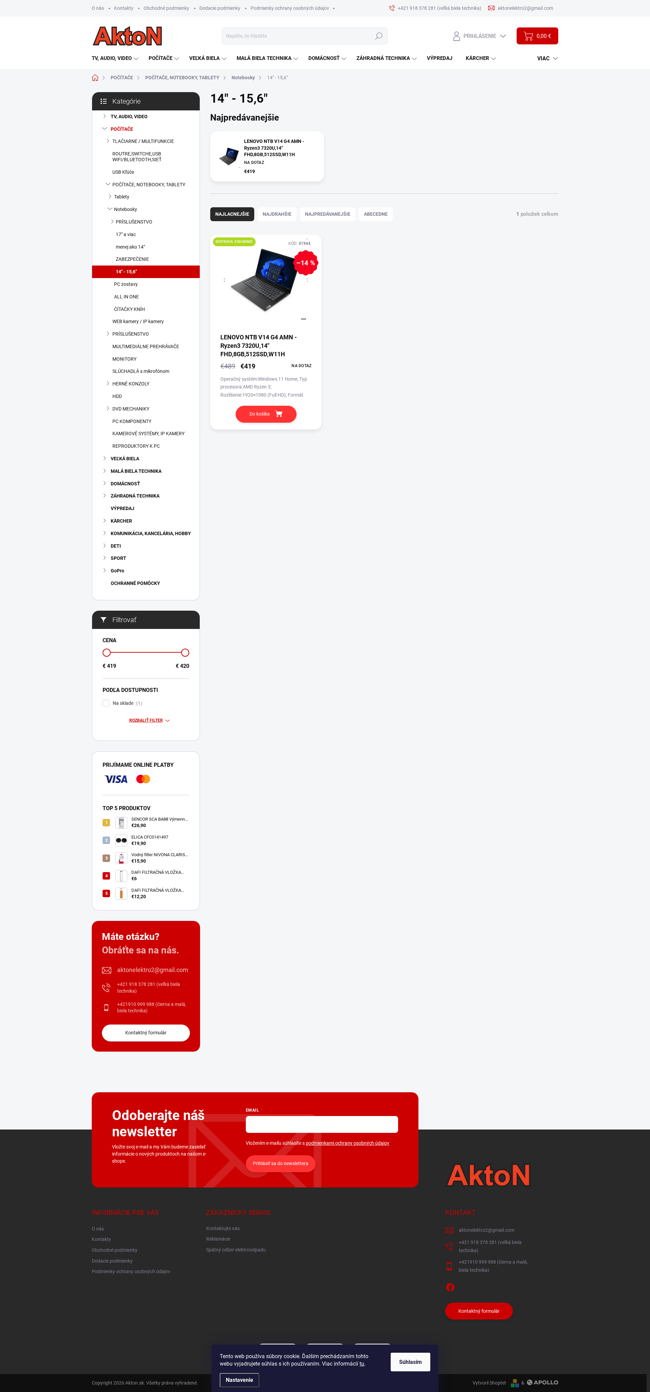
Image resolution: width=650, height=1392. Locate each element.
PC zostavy (126, 284)
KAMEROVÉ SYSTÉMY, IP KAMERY (148, 433)
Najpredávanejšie (327, 214)
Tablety (121, 196)
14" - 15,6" (126, 271)
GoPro (117, 570)
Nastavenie (239, 1380)
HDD (117, 396)
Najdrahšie (277, 214)
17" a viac (126, 234)
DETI (116, 546)
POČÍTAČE (122, 129)
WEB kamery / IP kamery (138, 321)
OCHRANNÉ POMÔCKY (135, 583)
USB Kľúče (123, 172)
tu (362, 1364)
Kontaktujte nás (223, 1228)
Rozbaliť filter (146, 720)
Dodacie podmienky (219, 8)
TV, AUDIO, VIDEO (129, 116)
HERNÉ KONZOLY (130, 383)
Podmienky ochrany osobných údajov (290, 8)
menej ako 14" (130, 247)
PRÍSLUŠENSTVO (134, 222)
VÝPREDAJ (122, 508)
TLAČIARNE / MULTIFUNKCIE (143, 141)
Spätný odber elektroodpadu (236, 1249)
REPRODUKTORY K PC (136, 446)
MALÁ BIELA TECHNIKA (136, 471)
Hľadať (378, 36)
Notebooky (125, 209)
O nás (98, 8)
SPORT (118, 558)
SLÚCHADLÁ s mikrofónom (140, 371)
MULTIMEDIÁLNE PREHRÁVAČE (145, 346)
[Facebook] (450, 1286)
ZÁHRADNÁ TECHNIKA (135, 496)
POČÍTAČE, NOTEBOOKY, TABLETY (148, 184)
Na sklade (126, 703)
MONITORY (124, 359)
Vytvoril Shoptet (489, 1383)
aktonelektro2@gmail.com (152, 969)
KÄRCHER (121, 521)
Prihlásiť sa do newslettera (280, 1163)
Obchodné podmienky (166, 8)
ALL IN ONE (126, 296)
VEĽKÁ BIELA (125, 458)
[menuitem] (116, 58)
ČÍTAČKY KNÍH (129, 309)
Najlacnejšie (232, 214)
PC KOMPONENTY (131, 421)
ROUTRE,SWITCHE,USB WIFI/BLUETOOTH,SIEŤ (136, 156)
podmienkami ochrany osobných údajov (347, 1143)
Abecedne (376, 214)
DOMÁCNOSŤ (125, 483)
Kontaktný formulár (146, 1032)
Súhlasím (410, 1362)
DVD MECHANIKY (130, 409)
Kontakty (123, 8)
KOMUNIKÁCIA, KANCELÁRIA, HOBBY (151, 533)
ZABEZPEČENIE (132, 259)
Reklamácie (218, 1239)
